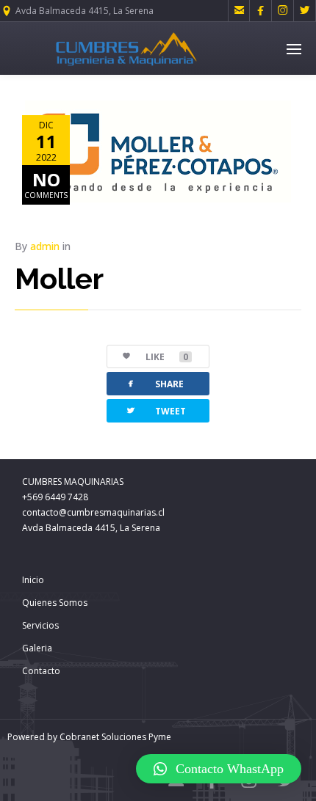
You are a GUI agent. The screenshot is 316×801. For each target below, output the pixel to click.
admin (45, 246)
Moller (59, 278)
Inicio (33, 580)
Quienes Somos (54, 602)
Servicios (40, 625)
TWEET (155, 410)
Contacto (41, 671)
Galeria (37, 648)
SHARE (154, 383)
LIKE (167, 357)
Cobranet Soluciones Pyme (114, 737)
